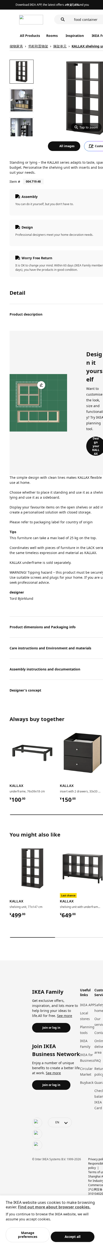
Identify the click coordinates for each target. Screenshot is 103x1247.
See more (64, 1015)
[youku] (37, 1145)
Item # (15, 181)
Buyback (86, 1082)
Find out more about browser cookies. (54, 1207)
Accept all (72, 1236)
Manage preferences (27, 1234)
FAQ (97, 1060)
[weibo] (37, 1134)
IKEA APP (87, 1005)
